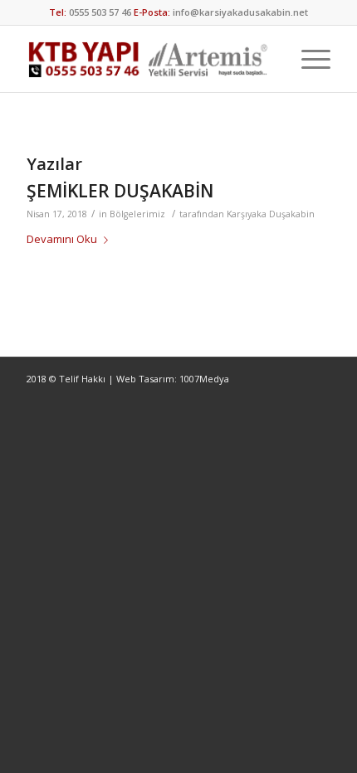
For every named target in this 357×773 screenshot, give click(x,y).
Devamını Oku (62, 238)
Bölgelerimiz (137, 214)
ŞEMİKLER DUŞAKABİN (120, 190)
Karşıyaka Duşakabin (271, 214)
